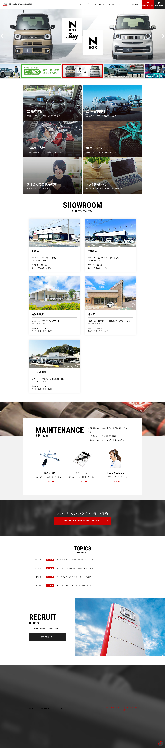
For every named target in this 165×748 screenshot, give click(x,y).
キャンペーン (124, 4)
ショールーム (99, 4)
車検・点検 (111, 4)
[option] (42, 71)
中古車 (88, 4)
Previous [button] (2, 36)
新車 (80, 4)
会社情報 (135, 4)
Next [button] (163, 36)
